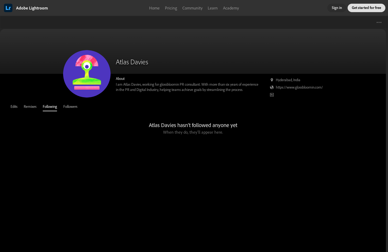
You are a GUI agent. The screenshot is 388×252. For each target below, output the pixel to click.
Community (192, 8)
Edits (14, 106)
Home (154, 8)
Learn (213, 8)
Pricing (171, 8)
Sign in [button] (337, 7)
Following (50, 106)
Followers (70, 106)
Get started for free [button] (366, 7)
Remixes (30, 106)
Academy (231, 8)
